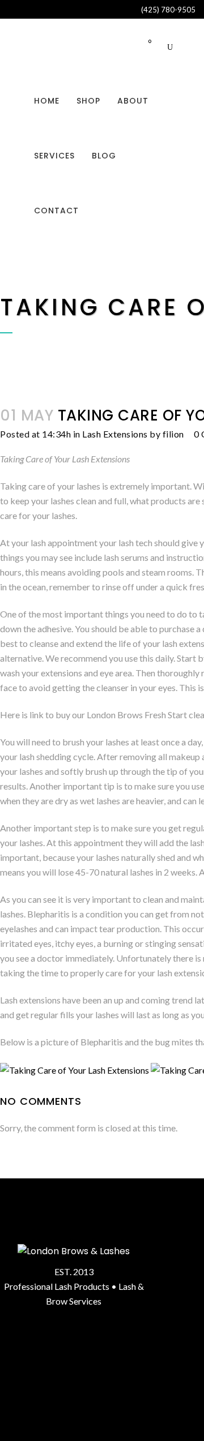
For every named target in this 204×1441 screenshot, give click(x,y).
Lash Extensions (115, 433)
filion (173, 433)
